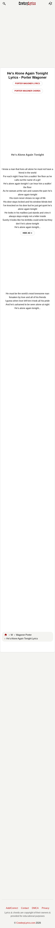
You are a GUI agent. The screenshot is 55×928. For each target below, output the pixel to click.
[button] (4, 3)
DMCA (35, 908)
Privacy (45, 908)
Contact (25, 908)
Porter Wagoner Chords (27, 91)
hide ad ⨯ (27, 233)
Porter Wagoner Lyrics (27, 83)
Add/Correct (12, 908)
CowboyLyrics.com (25, 923)
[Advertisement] (27, 36)
